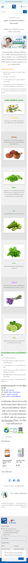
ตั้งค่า (21, 555)
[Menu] (2, 6)
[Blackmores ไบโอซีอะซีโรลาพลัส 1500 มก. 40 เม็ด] (7, 452)
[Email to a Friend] (18, 480)
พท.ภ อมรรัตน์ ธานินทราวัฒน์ (16, 30)
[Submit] (25, 11)
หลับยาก (3, 57)
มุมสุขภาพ (16, 546)
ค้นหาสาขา (24, 7)
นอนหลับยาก (12, 379)
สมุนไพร (18, 18)
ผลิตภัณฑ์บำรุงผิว (5, 549)
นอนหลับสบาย (6, 91)
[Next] (26, 449)
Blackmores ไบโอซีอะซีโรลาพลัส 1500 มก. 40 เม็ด (7, 462)
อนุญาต (21, 558)
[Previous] (1, 449)
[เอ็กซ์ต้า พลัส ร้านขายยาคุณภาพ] (14, 7)
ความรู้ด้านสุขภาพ (12, 18)
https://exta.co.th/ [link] (10, 390)
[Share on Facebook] (9, 480)
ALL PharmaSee (7, 420)
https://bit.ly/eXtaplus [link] (15, 392)
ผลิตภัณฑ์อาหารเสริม (19, 549)
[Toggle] (3, 436)
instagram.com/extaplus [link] (12, 394)
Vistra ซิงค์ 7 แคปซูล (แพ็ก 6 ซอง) (20, 461)
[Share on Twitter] (14, 480)
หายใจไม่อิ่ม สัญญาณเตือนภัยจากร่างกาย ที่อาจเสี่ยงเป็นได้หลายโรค (7, 505)
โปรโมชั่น (3, 546)
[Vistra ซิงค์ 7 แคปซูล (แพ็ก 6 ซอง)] (20, 452)
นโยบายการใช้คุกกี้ (18, 554)
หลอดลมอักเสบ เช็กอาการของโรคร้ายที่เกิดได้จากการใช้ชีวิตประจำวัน (21, 505)
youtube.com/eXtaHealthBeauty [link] (13, 396)
